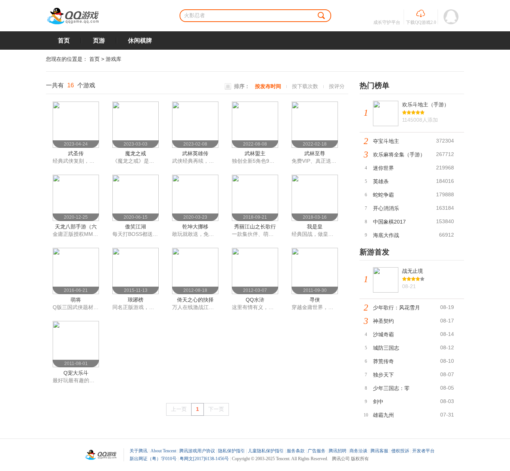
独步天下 (383, 375)
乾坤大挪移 (195, 227)
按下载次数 (305, 86)
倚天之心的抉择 (195, 300)
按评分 (337, 86)
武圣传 (76, 153)
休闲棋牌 (140, 40)
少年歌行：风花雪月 (396, 308)
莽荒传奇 (383, 361)
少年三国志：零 (391, 388)
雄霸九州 (383, 415)
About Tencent (163, 450)
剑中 (378, 402)
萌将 (76, 300)
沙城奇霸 (383, 334)
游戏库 (113, 59)
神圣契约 (383, 321)
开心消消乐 (386, 208)
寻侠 (315, 300)
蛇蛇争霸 (383, 195)
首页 (64, 40)
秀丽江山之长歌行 (255, 227)
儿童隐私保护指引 (266, 450)
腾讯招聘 (337, 450)
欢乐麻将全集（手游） (399, 154)
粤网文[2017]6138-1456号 (204, 458)
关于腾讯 (138, 450)
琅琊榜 (135, 300)
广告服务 (317, 450)
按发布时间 (268, 86)
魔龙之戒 (135, 153)
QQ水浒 (255, 300)
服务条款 (296, 450)
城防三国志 (386, 348)
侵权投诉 (400, 450)
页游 (99, 40)
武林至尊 (314, 153)
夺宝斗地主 (386, 141)
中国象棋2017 (389, 222)
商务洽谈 (358, 450)
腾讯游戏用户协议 (197, 450)
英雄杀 (381, 181)
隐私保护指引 (231, 450)
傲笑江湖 (135, 227)
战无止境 (412, 271)
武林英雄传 (195, 153)
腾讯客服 (379, 450)
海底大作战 (386, 235)
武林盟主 (255, 153)
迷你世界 (383, 168)
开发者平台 (423, 450)
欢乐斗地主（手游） (425, 104)
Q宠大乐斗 (75, 373)
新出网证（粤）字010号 (153, 458)
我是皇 (315, 227)
